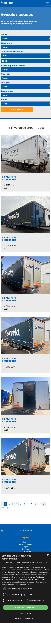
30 (3, 508)
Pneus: (4, 99)
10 (40, 504)
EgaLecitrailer (25, 551)
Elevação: (6, 82)
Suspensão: (7, 91)
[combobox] (48, 555)
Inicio (25, 542)
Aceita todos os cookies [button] (25, 607)
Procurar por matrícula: (13, 65)
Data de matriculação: (12, 51)
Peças (25, 547)
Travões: (5, 74)
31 (7, 508)
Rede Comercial (25, 544)
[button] (25, 618)
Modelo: (5, 34)
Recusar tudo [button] (25, 613)
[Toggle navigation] (47, 3)
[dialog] (25, 587)
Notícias (25, 549)
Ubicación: (6, 43)
